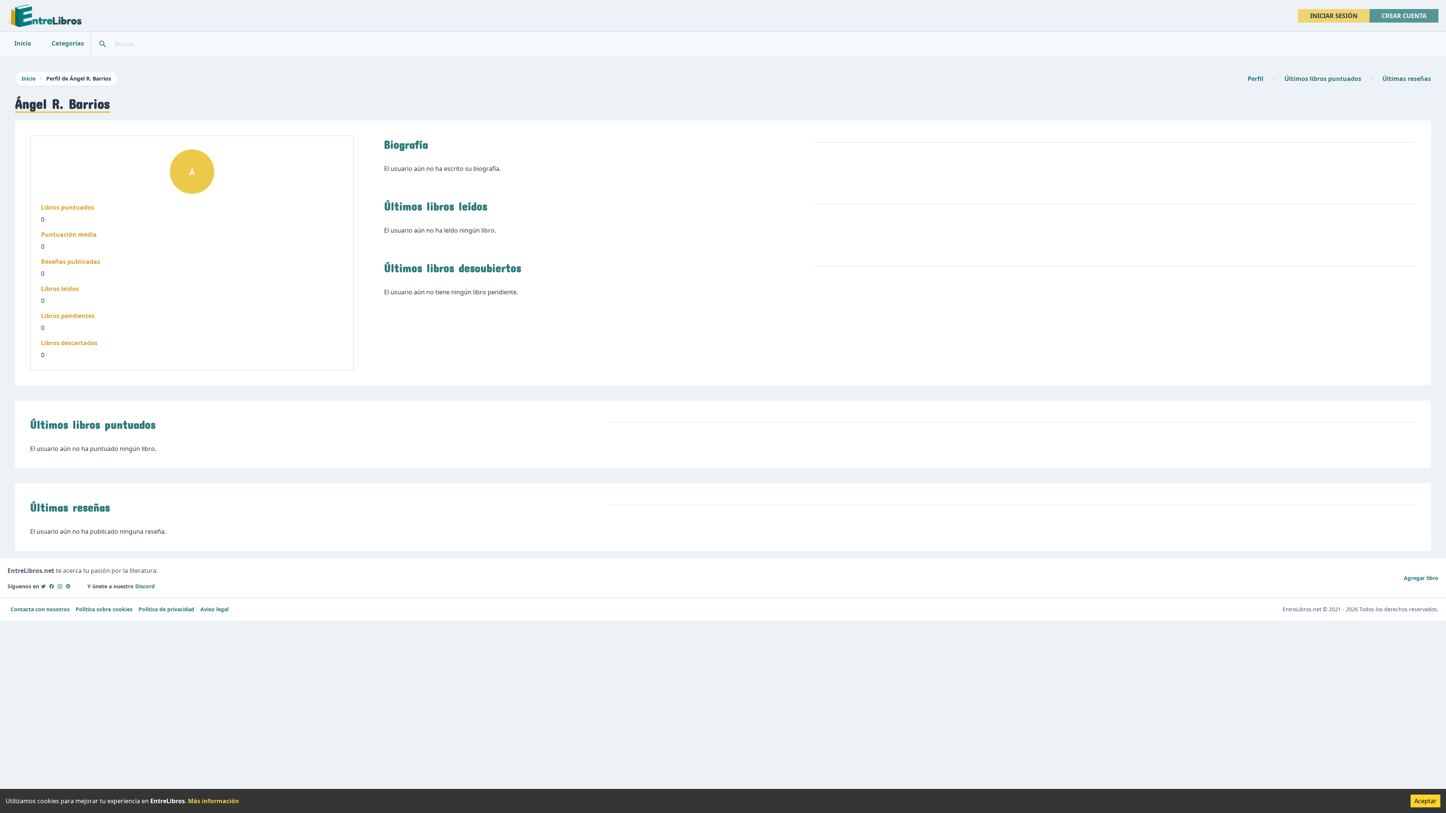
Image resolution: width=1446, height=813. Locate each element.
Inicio (28, 78)
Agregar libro (1421, 578)
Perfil (1255, 79)
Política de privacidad (166, 609)
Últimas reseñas (1406, 79)
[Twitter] (43, 586)
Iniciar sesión (1334, 16)
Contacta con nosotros (40, 609)
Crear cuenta (1404, 16)
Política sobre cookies (104, 609)
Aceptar (1425, 801)
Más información (213, 801)
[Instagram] (60, 586)
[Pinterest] (68, 586)
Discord (145, 586)
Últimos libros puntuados (1322, 79)
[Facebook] (51, 586)
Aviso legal (214, 609)
